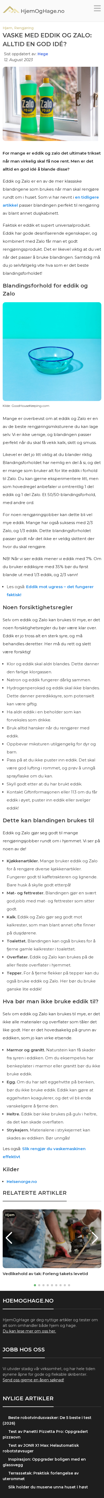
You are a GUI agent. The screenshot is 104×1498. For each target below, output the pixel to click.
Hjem (9, 1215)
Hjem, (8, 28)
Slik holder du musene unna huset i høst (48, 1487)
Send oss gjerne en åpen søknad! (33, 1380)
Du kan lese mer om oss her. (29, 1331)
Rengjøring (24, 28)
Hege (43, 54)
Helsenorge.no (22, 1181)
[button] (97, 10)
